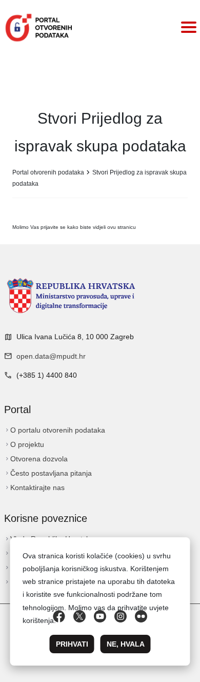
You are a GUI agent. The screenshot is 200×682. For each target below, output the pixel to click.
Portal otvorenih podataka (48, 172)
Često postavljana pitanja (48, 473)
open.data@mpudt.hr (51, 356)
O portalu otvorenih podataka (54, 430)
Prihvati (72, 644)
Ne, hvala (126, 644)
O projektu (24, 444)
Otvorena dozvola (36, 459)
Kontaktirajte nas (34, 487)
